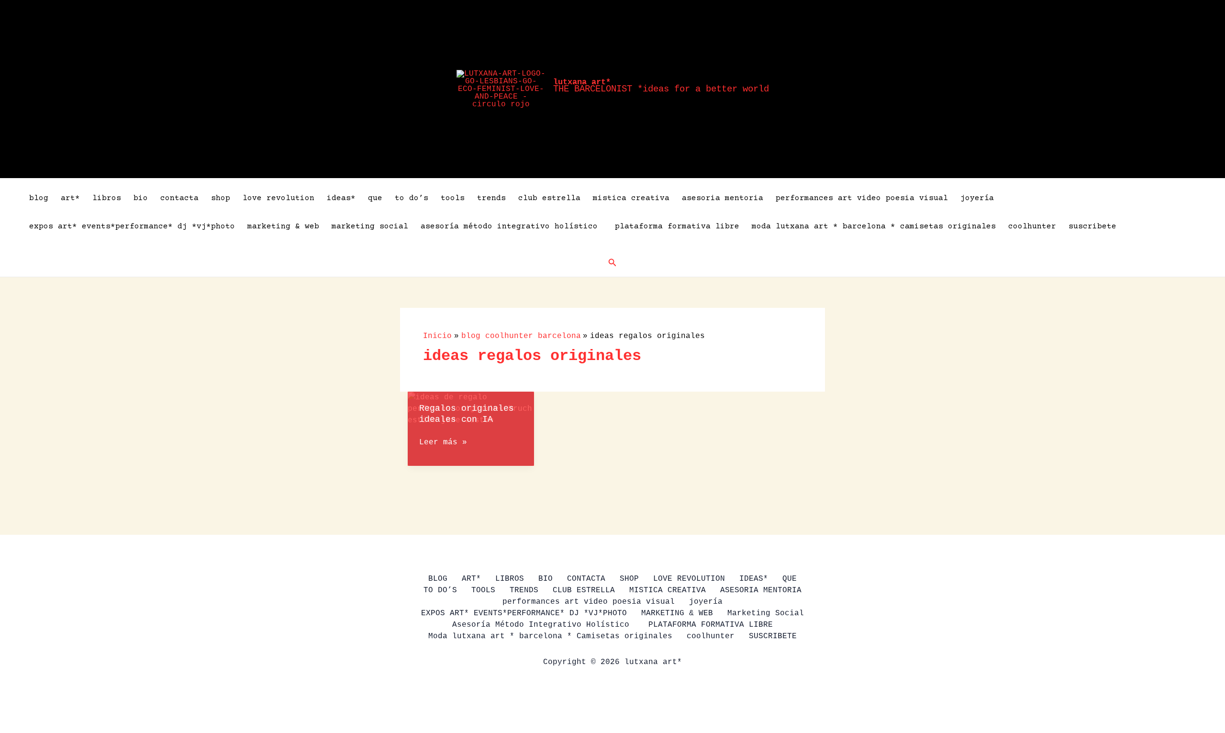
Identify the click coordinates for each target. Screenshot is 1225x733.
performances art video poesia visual (862, 198)
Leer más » (443, 443)
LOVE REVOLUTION (278, 198)
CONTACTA (179, 198)
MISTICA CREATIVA (631, 198)
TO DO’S (411, 198)
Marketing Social (370, 226)
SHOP (220, 198)
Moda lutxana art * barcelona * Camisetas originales (874, 226)
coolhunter (1032, 226)
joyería (977, 198)
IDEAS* (341, 198)
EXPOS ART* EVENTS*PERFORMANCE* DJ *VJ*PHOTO (132, 226)
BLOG (38, 198)
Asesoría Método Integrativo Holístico (511, 226)
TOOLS (453, 198)
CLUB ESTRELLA (549, 198)
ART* (70, 198)
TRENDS (491, 198)
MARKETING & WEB (283, 226)
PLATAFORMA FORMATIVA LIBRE (677, 226)
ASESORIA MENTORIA (722, 198)
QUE (375, 198)
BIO (141, 198)
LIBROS (106, 198)
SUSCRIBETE (1092, 226)
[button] (612, 263)
